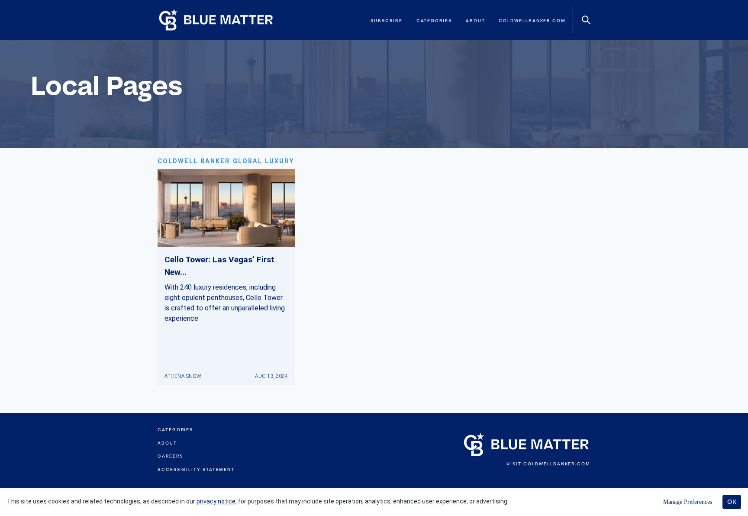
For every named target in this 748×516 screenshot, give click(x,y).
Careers (170, 456)
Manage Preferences (687, 502)
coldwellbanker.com (532, 20)
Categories (434, 20)
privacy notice (216, 501)
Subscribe (386, 20)
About (475, 20)
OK (731, 502)
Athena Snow (182, 376)
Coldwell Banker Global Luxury (226, 161)
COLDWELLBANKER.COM (556, 464)
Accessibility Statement (196, 469)
